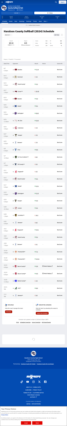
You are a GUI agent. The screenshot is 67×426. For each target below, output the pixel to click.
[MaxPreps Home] (9, 2)
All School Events (46, 322)
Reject (37, 423)
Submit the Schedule (42, 313)
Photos (35, 21)
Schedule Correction (25, 322)
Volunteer (8, 312)
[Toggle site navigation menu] (2, 2)
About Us (29, 387)
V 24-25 (16, 13)
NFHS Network (36, 404)
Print (57, 35)
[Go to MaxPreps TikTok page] (21, 381)
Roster (11, 21)
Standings (21, 21)
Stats (15, 21)
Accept (26, 423)
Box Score (59, 69)
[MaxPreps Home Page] (26, 25)
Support (32, 397)
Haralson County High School (33, 358)
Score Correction (36, 322)
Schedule (4, 21)
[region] (33, 416)
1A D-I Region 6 (26, 45)
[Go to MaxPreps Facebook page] (45, 381)
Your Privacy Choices (33, 395)
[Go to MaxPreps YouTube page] (27, 381)
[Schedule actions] (62, 35)
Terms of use (27, 393)
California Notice (38, 393)
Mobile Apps (37, 387)
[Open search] (56, 2)
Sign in (62, 2)
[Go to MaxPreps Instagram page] (33, 381)
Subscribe (28, 390)
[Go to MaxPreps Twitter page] (39, 381)
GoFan (28, 404)
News (40, 21)
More (45, 21)
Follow (51, 13)
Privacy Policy (37, 390)
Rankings (28, 21)
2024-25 (7, 35)
